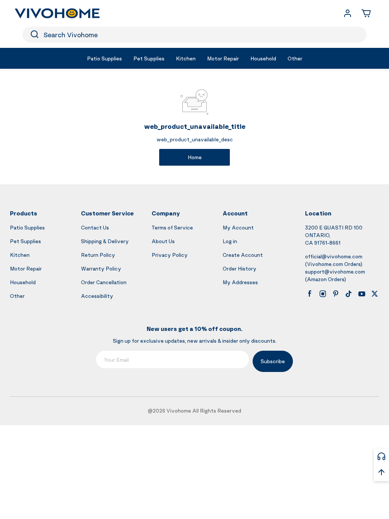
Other (17, 296)
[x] (374, 293)
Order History (239, 268)
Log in (230, 241)
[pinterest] (335, 293)
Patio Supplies (27, 227)
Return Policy (98, 255)
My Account (238, 227)
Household (23, 282)
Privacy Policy (170, 255)
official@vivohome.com (333, 256)
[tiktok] (348, 293)
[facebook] (309, 293)
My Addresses (240, 282)
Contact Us (95, 227)
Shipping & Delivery (105, 241)
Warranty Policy (101, 268)
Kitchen (20, 255)
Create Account (243, 255)
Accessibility (97, 296)
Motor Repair (26, 268)
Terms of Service (172, 227)
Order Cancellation (104, 282)
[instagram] (322, 293)
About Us (163, 241)
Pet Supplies (25, 241)
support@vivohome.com (335, 271)
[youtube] (361, 293)
